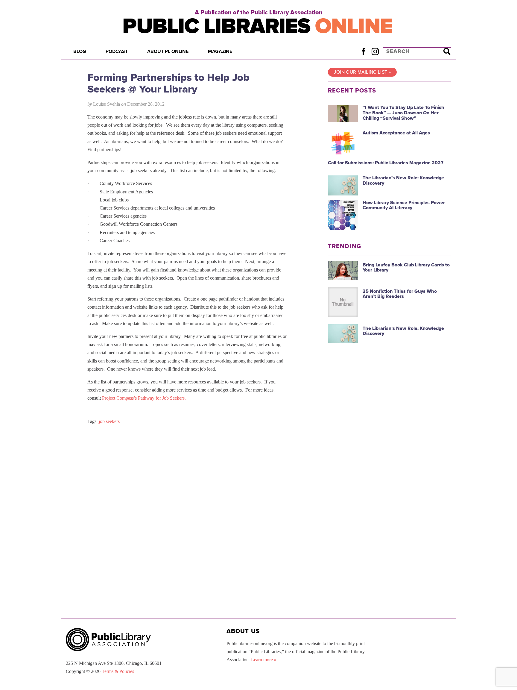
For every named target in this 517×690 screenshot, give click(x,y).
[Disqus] (187, 505)
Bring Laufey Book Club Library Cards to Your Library (406, 267)
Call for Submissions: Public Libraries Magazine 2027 (385, 163)
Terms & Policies (118, 671)
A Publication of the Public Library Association (259, 13)
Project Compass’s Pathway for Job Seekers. (144, 398)
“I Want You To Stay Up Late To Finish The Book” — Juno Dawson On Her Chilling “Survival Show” (403, 112)
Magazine (220, 51)
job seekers (109, 421)
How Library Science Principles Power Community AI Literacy (404, 205)
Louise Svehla (106, 104)
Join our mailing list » (362, 72)
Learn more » (263, 659)
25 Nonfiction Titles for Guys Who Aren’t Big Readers (400, 294)
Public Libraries (257, 26)
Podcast (117, 51)
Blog (79, 51)
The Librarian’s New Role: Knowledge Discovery (403, 180)
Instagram (375, 51)
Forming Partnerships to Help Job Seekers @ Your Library (168, 83)
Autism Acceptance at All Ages (396, 133)
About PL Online (167, 51)
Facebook (363, 51)
